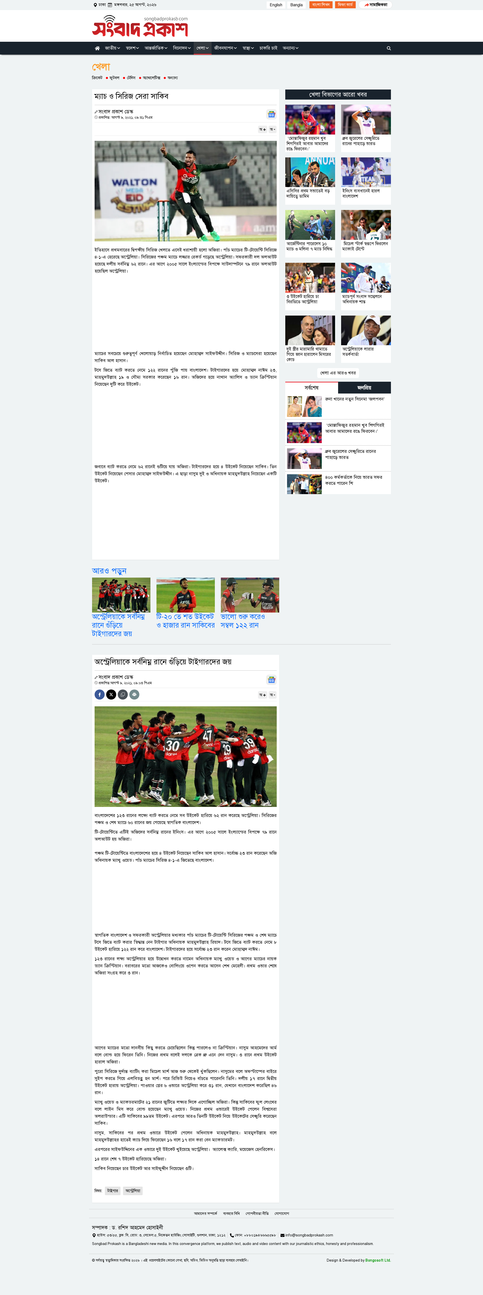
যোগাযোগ (282, 1213)
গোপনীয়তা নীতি (257, 1213)
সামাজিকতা (378, 4)
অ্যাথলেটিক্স (151, 77)
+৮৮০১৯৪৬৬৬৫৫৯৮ (260, 1235)
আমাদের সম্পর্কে (205, 1213)
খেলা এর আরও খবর (338, 373)
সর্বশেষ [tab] (311, 388)
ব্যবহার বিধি (231, 1213)
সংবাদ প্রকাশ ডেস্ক (116, 112)
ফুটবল (114, 77)
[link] (321, 4)
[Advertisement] (186, 312)
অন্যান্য (173, 77)
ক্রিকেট (97, 77)
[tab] (311, 388)
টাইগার (112, 1190)
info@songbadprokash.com (309, 1235)
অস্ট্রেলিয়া (133, 1190)
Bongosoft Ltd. (378, 1260)
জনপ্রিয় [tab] (364, 388)
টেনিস (131, 77)
